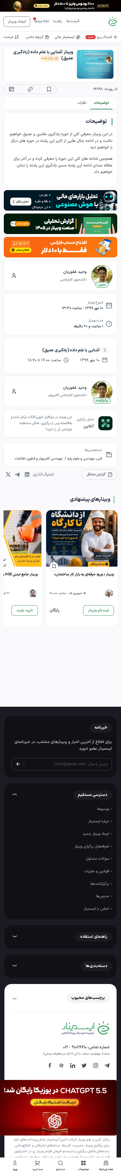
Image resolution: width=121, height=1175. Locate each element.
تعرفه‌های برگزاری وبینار (92, 846)
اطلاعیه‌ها (41, 21)
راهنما (57, 21)
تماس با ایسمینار (97, 909)
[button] (83, 1166)
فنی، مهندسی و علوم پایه (84, 458)
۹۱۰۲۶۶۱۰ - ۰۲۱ (75, 1047)
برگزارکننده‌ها (100, 884)
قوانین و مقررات (97, 871)
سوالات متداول (98, 859)
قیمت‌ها (72, 21)
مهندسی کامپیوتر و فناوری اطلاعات (38, 458)
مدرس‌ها (103, 896)
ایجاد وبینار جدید (96, 834)
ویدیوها (103, 809)
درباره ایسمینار (99, 821)
